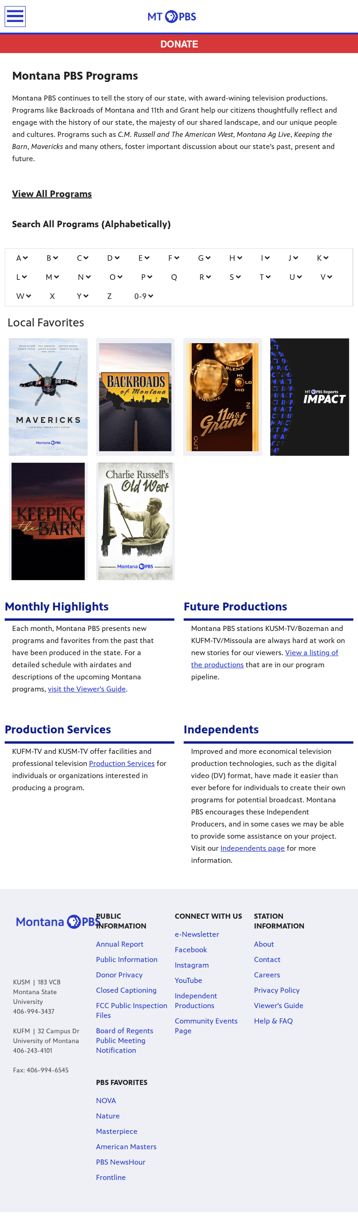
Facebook (191, 949)
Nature (108, 1116)
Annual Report (120, 944)
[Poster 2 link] (222, 396)
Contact (267, 959)
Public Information (127, 959)
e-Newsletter (197, 934)
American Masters (126, 1146)
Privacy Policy (277, 990)
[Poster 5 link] (135, 521)
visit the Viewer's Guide (87, 689)
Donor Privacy (119, 974)
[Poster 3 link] (309, 396)
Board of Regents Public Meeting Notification (124, 1040)
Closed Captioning (126, 990)
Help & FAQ (273, 1021)
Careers (267, 974)
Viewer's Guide (278, 1005)
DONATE (179, 43)
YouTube (188, 980)
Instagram (192, 965)
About (264, 944)
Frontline (111, 1177)
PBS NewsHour (120, 1162)
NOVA (106, 1100)
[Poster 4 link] (48, 521)
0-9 (141, 296)
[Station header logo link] (179, 16)
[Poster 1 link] (135, 396)
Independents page (252, 848)
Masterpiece (117, 1131)
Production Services (122, 763)
